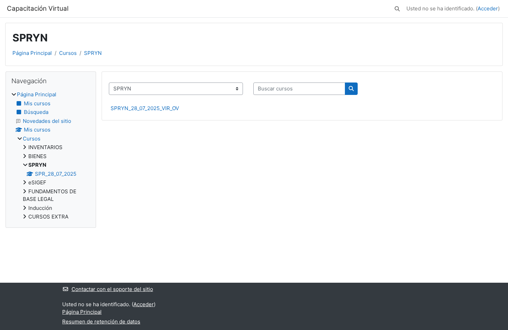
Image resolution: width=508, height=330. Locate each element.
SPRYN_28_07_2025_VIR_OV (145, 108)
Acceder (488, 8)
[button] (397, 9)
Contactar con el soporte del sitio (112, 289)
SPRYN (93, 53)
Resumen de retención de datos (101, 321)
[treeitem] (50, 156)
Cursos (68, 53)
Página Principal (32, 53)
